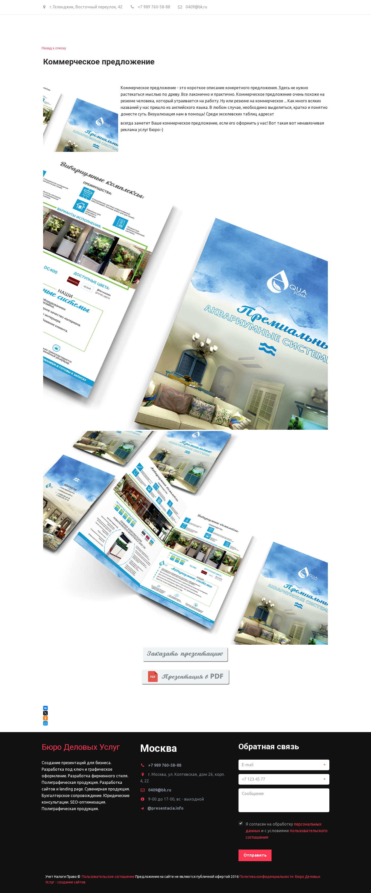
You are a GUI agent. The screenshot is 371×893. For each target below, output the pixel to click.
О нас (108, 28)
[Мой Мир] (46, 723)
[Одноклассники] (45, 718)
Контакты (216, 28)
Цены (155, 28)
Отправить (255, 855)
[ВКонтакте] (45, 708)
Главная (85, 28)
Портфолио (183, 28)
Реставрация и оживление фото (273, 28)
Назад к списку (54, 47)
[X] (45, 713)
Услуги (130, 28)
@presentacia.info (165, 808)
